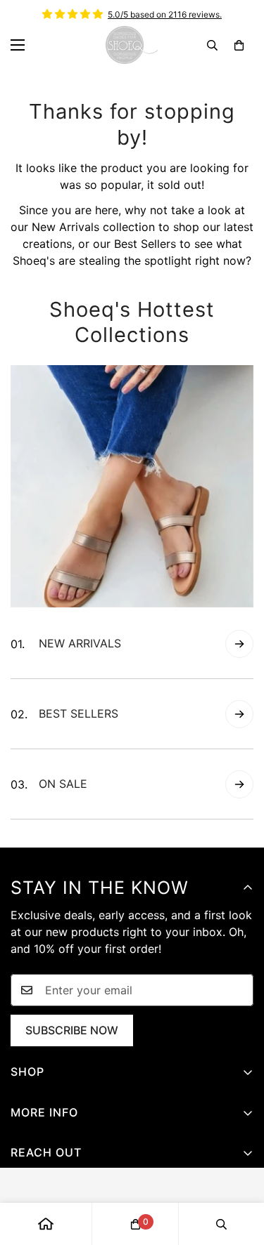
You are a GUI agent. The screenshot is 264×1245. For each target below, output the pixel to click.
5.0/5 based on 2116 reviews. (165, 14)
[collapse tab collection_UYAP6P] (239, 784)
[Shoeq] (132, 45)
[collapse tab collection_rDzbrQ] (239, 644)
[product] (45, 1224)
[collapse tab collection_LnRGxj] (239, 714)
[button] (239, 45)
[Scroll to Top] (239, 1171)
